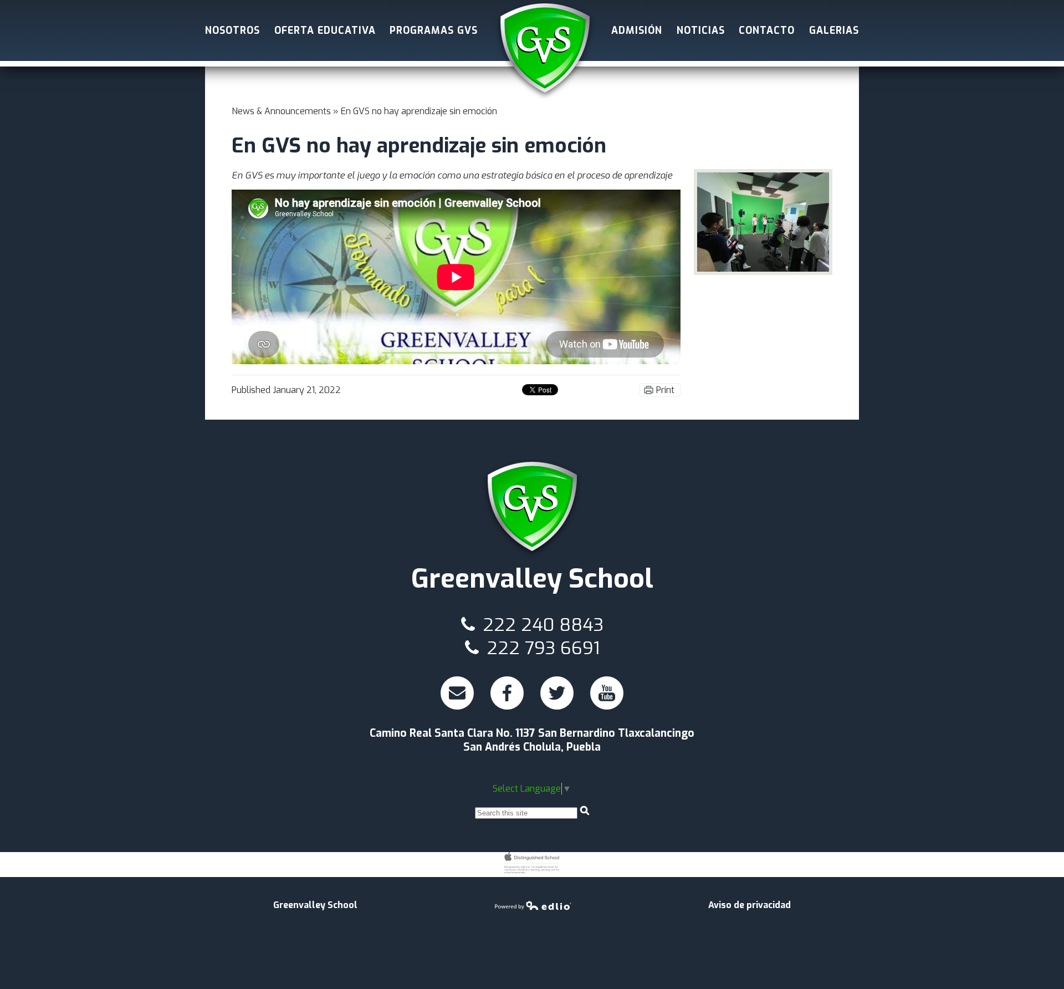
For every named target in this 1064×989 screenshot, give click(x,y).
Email (457, 708)
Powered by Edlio (533, 905)
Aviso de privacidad (749, 905)
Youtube (608, 708)
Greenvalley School (544, 50)
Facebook (508, 708)
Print (665, 390)
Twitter (557, 708)
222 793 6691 (541, 648)
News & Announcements (281, 111)
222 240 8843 (540, 624)
